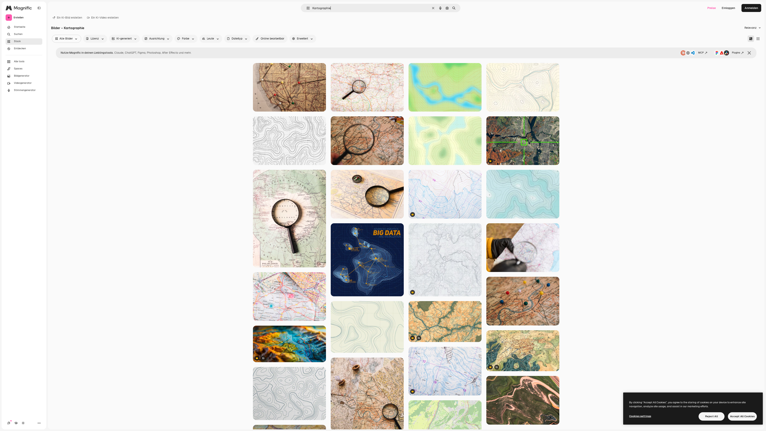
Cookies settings (640, 416)
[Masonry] (751, 39)
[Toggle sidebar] (39, 8)
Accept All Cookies (742, 416)
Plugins (736, 52)
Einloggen (728, 8)
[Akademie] (16, 423)
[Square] (758, 39)
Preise (711, 8)
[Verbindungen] (9, 423)
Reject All (711, 416)
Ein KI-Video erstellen (105, 17)
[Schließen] (749, 52)
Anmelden (751, 8)
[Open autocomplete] (306, 8)
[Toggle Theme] (23, 423)
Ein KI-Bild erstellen (69, 17)
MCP (701, 52)
